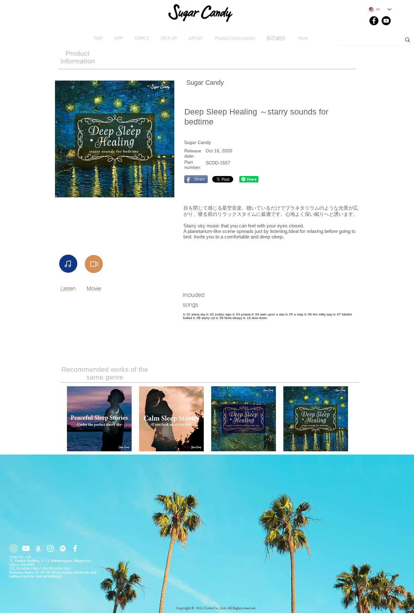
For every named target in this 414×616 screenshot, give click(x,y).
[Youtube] (386, 20)
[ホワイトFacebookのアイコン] (75, 548)
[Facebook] (373, 20)
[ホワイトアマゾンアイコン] (38, 548)
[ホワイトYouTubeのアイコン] (25, 548)
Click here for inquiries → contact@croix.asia (46, 614)
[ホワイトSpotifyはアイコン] (62, 548)
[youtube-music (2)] (13, 548)
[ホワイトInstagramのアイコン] (50, 548)
